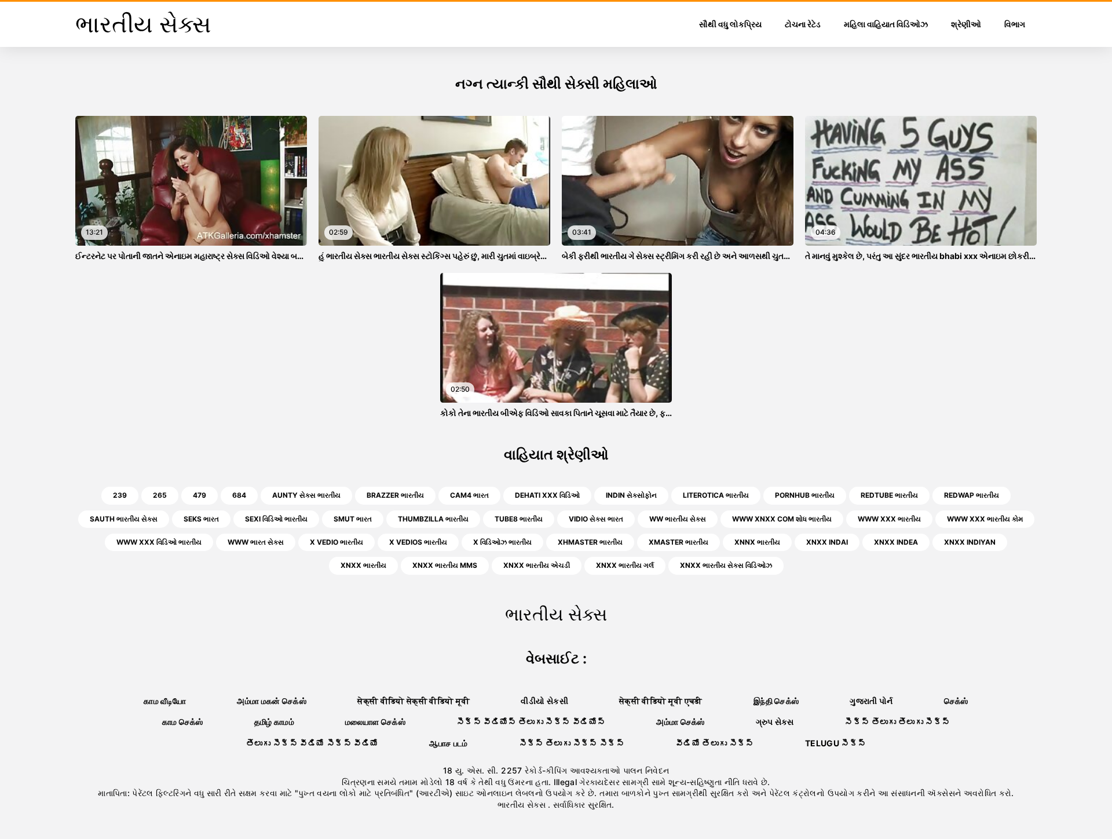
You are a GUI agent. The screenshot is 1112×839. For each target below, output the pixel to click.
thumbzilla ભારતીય (433, 519)
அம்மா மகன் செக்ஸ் (271, 701)
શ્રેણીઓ (966, 24)
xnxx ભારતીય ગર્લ (625, 565)
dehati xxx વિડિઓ (547, 495)
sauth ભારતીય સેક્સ (124, 519)
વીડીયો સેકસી (544, 701)
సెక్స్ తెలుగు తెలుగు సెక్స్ (897, 722)
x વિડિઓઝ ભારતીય (502, 542)
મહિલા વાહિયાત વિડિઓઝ (886, 24)
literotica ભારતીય (716, 495)
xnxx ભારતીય (363, 565)
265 (160, 495)
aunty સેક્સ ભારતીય (306, 495)
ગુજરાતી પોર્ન (871, 701)
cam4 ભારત (469, 495)
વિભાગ (1014, 24)
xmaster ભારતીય (678, 542)
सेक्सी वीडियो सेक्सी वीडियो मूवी (413, 701)
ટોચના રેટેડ (803, 24)
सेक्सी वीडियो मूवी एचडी (661, 701)
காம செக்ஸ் (182, 722)
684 (239, 495)
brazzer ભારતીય (395, 495)
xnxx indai (827, 542)
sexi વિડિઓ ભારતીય (276, 519)
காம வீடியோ (165, 701)
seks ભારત (201, 519)
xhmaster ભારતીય (590, 542)
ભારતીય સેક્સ (523, 804)
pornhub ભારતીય (805, 495)
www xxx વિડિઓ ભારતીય (159, 542)
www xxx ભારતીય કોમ (985, 519)
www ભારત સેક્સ (256, 542)
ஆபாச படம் (448, 743)
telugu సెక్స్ (835, 743)
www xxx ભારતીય (889, 519)
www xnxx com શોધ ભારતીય (782, 519)
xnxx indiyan (970, 542)
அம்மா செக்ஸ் (680, 722)
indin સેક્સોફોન (631, 495)
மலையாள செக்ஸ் (375, 722)
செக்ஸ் (956, 701)
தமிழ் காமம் (274, 722)
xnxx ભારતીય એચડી (536, 565)
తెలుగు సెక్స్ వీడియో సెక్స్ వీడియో (312, 743)
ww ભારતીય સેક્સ (677, 519)
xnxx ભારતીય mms (444, 565)
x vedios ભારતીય (418, 542)
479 (199, 495)
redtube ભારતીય (889, 495)
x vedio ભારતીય (336, 542)
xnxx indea (896, 542)
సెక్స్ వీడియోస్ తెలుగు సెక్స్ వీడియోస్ (530, 722)
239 (120, 495)
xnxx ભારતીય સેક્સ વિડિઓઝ (726, 565)
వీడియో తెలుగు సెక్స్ (714, 743)
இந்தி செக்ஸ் (776, 701)
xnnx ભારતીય (757, 542)
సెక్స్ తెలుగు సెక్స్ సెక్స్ (571, 743)
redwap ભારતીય (971, 495)
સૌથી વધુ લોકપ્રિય (730, 24)
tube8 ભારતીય (519, 519)
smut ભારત (353, 519)
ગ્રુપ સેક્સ (774, 722)
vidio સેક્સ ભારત (596, 519)
